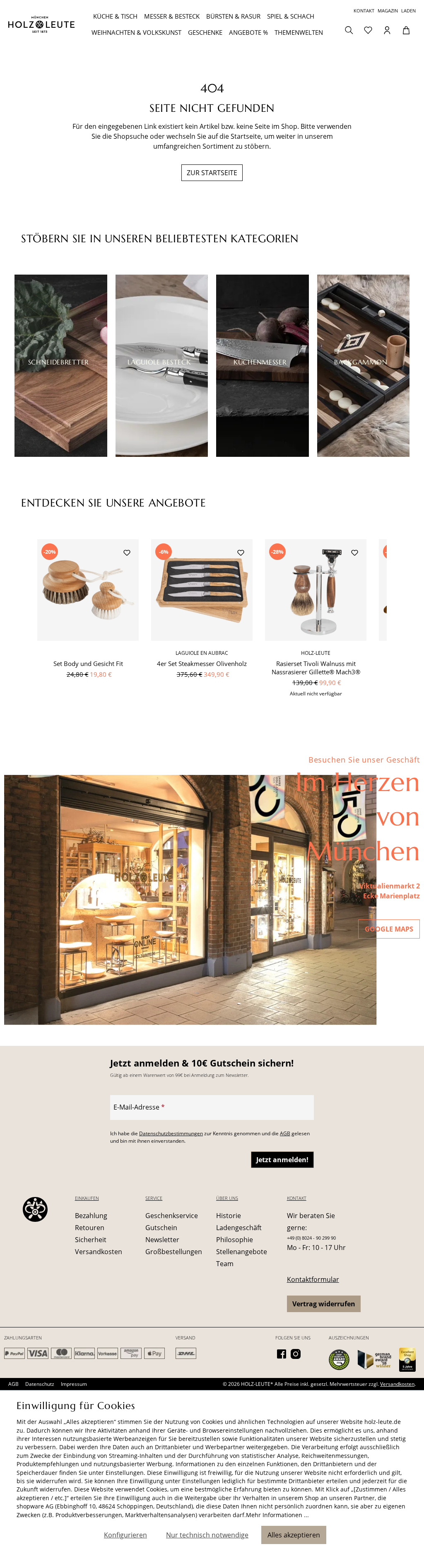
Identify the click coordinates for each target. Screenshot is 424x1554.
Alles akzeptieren (293, 1535)
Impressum (74, 1384)
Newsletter (162, 1239)
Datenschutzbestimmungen (171, 1133)
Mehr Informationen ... (277, 1515)
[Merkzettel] (368, 29)
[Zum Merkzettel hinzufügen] (127, 554)
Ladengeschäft (239, 1227)
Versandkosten (98, 1251)
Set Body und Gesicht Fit (88, 663)
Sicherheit (90, 1239)
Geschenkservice (171, 1215)
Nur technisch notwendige (207, 1535)
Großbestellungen (173, 1251)
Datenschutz (39, 1384)
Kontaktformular (313, 1279)
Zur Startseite (212, 172)
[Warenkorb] (406, 29)
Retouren (89, 1227)
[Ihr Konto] (387, 29)
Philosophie (234, 1239)
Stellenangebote (241, 1251)
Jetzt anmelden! (282, 1159)
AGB (285, 1133)
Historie (228, 1215)
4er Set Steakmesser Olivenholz (202, 663)
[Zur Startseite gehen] (41, 24)
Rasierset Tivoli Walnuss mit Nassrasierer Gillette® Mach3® (316, 667)
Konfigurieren (125, 1535)
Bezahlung (91, 1215)
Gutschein (161, 1227)
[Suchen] (349, 29)
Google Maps (389, 929)
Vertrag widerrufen (323, 1303)
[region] (212, 623)
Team (225, 1263)
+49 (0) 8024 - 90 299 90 (311, 1238)
